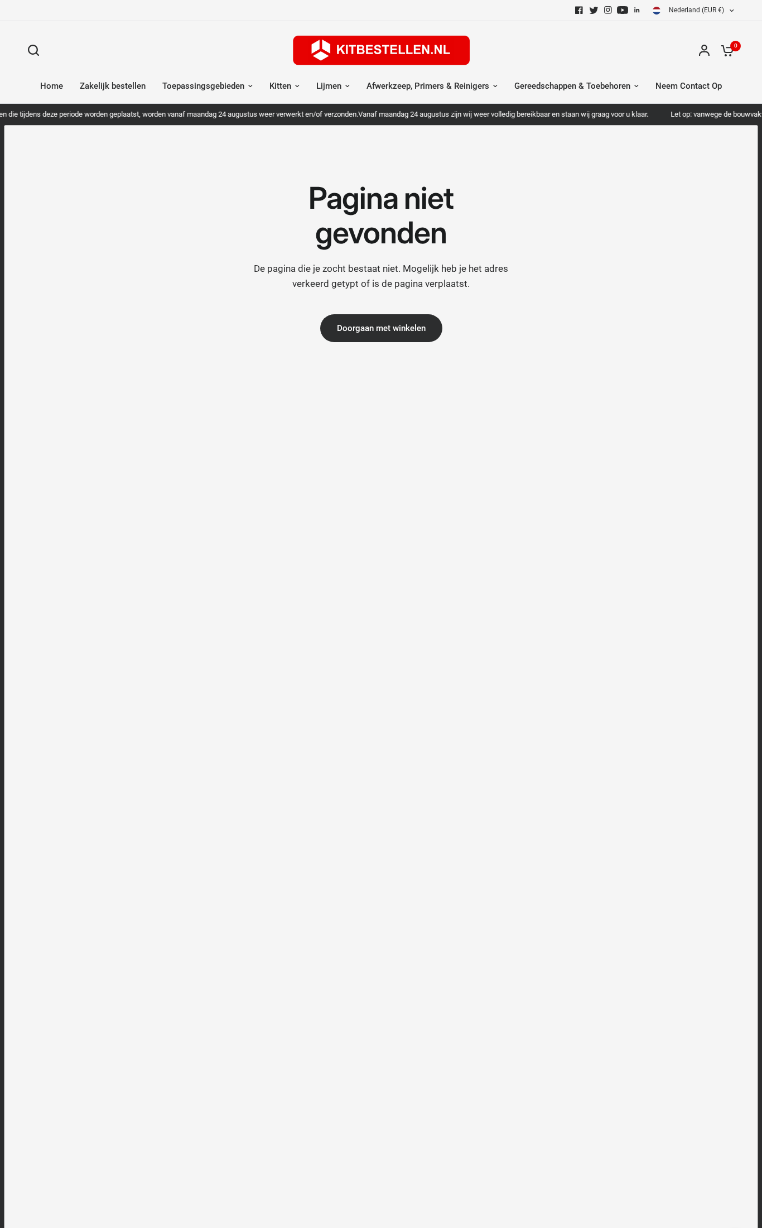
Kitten (280, 86)
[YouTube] (622, 10)
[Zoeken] (36, 50)
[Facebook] (579, 10)
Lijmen (328, 86)
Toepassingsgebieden (203, 86)
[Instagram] (608, 10)
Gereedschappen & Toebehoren (572, 86)
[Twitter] (593, 10)
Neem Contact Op (688, 86)
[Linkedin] (637, 10)
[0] (724, 50)
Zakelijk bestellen (113, 86)
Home (51, 86)
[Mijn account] (704, 50)
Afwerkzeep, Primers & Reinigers (427, 86)
